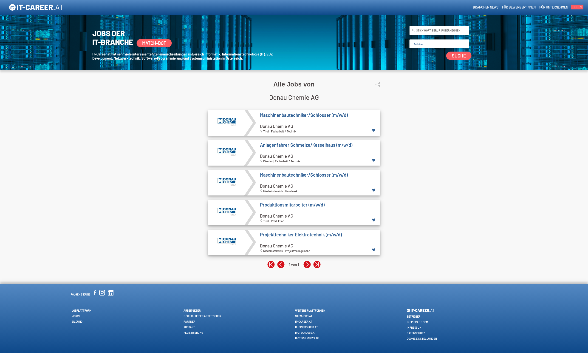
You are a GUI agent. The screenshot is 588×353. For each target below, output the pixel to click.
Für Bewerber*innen (519, 7)
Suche (459, 56)
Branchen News (485, 7)
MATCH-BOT (154, 43)
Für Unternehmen (553, 7)
